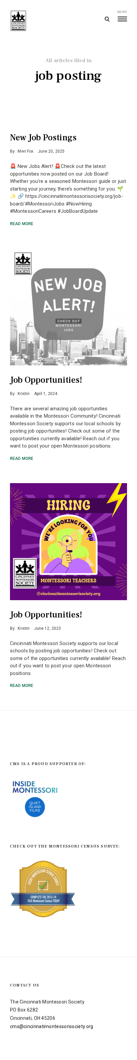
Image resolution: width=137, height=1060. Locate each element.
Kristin (24, 393)
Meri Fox (25, 151)
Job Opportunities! (46, 380)
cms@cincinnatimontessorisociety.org (51, 1026)
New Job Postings (43, 137)
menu (122, 12)
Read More (21, 223)
